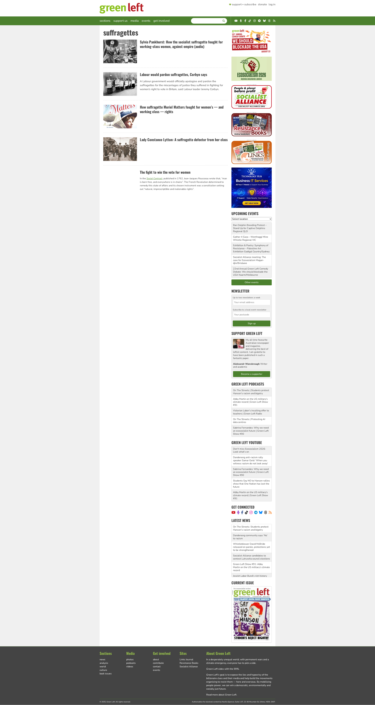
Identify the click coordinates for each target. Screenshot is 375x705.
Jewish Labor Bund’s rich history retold (250, 569)
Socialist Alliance (189, 666)
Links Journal (186, 659)
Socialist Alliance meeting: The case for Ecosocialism (249, 259)
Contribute (158, 663)
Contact (157, 666)
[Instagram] (251, 512)
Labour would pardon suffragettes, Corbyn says (173, 74)
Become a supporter (251, 374)
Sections (105, 21)
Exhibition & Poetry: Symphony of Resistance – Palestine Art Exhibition (250, 248)
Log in (272, 4)
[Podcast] (238, 512)
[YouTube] (233, 512)
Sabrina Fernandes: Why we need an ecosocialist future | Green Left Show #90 (251, 431)
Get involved (161, 21)
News (102, 659)
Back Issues (106, 673)
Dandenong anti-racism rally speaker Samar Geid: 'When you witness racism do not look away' (250, 460)
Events (146, 21)
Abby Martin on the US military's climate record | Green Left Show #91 (250, 402)
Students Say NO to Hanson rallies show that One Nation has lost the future (251, 483)
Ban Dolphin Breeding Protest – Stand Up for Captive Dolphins (250, 227)
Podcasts (131, 663)
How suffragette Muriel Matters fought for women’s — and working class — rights (182, 109)
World (103, 666)
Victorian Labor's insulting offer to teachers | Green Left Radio (251, 412)
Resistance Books (189, 663)
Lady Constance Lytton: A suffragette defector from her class (184, 139)
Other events (252, 282)
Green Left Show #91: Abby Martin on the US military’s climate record (251, 558)
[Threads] (265, 512)
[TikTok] (246, 512)
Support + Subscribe (244, 4)
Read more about (221, 694)
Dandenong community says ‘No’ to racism (250, 528)
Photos (130, 659)
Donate (262, 4)
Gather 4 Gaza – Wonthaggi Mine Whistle (250, 238)
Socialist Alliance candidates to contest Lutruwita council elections (251, 548)
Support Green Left (246, 333)
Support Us (120, 21)
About (156, 659)
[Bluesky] (260, 512)
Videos (129, 666)
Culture (103, 670)
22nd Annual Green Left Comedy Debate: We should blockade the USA (250, 272)
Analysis (104, 663)
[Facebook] (242, 512)
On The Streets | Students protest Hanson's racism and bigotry (251, 392)
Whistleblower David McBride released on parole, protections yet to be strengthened (251, 538)
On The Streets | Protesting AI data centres (249, 421)
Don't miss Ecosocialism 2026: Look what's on (249, 450)
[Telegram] (256, 512)
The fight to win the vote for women (165, 172)
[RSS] (270, 512)
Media (135, 21)
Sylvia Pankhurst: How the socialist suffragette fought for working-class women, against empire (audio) (181, 44)
